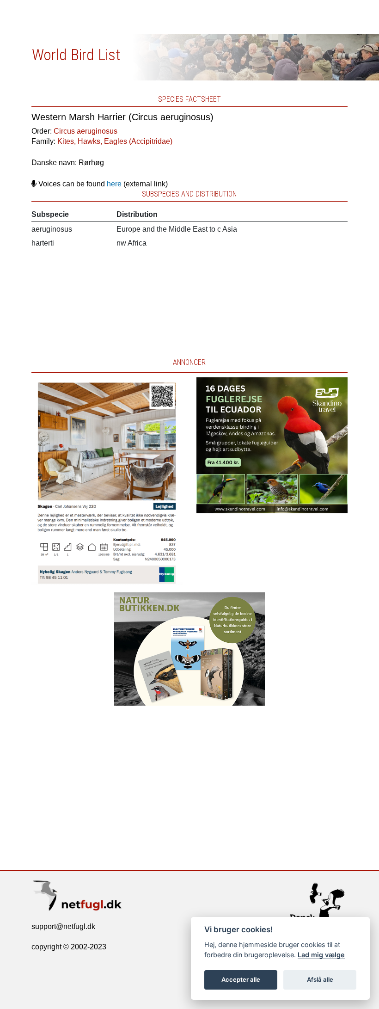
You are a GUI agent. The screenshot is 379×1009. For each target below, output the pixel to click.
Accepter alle (240, 979)
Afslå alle (320, 979)
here (114, 184)
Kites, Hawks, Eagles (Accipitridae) (114, 141)
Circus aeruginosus (85, 131)
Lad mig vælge (321, 955)
